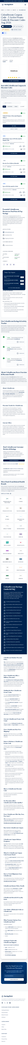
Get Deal (14, 125)
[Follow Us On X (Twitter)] (5, 1003)
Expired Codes (16, 30)
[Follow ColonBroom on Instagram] (10, 264)
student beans (12, 669)
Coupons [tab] (10, 106)
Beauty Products (5, 1014)
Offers (3, 1026)
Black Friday (4, 1029)
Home (2, 10)
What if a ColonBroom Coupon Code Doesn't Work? (13, 634)
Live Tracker (17, 26)
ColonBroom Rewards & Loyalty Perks (12, 642)
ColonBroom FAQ (7, 235)
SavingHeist (7, 5)
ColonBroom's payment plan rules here (12, 823)
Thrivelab (7, 393)
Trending (5, 30)
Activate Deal (14, 153)
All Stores (3, 1017)
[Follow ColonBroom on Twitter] (7, 264)
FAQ (4, 33)
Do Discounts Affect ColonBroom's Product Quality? (13, 622)
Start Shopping (14, 81)
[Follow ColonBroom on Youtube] (13, 264)
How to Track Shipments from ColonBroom (13, 636)
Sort (23, 106)
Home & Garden (5, 1012)
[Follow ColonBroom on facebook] (4, 264)
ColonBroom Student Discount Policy (12, 602)
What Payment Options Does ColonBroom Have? (14, 648)
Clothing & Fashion (5, 1010)
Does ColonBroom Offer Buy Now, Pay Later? (13, 625)
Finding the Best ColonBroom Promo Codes (13, 608)
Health (14, 10)
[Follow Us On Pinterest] (10, 1003)
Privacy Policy (4, 1038)
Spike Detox (12, 393)
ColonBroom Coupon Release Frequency (12, 631)
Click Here (13, 955)
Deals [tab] (16, 106)
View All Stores (6, 493)
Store (8, 10)
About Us (3, 1041)
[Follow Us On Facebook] (2, 1003)
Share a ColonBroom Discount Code (11, 619)
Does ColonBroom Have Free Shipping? (12, 613)
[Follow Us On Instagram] (7, 1003)
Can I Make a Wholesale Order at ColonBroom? (14, 645)
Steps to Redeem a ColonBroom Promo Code (13, 616)
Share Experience (14, 460)
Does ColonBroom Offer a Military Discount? (13, 605)
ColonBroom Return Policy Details (11, 639)
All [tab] (4, 106)
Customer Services (8, 245)
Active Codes (6, 26)
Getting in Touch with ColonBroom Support (13, 651)
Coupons (3, 1024)
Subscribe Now (14, 979)
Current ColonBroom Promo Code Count (12, 610)
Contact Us (4, 1036)
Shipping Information (8, 238)
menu (25, 5)
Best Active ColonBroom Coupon (11, 628)
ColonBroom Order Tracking (10, 881)
